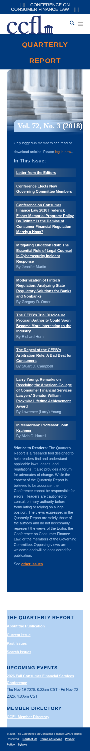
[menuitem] (69, 24)
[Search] (69, 24)
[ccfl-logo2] (37, 24)
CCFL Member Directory (28, 717)
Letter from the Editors (36, 172)
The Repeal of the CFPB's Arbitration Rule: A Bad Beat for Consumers (44, 355)
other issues (32, 564)
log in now (63, 152)
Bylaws (22, 744)
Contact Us (29, 738)
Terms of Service (51, 738)
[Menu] (80, 24)
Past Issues (17, 643)
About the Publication (26, 626)
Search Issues (19, 652)
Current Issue (18, 635)
